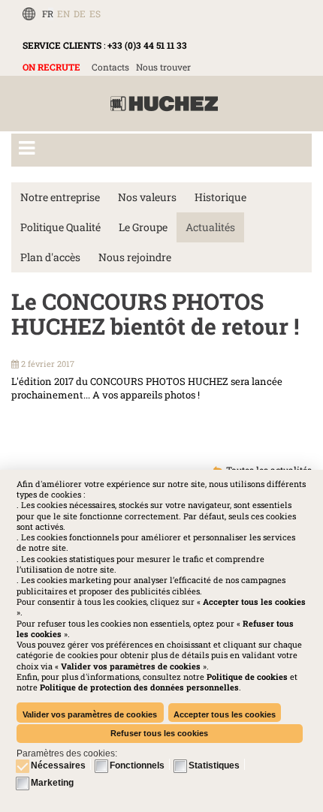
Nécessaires (58, 765)
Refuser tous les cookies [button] (159, 733)
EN (63, 14)
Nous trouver (163, 67)
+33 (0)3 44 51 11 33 (147, 45)
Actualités (210, 227)
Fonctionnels (137, 765)
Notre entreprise (60, 197)
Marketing (52, 782)
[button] (139, 687)
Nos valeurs (147, 197)
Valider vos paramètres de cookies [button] (90, 714)
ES (95, 14)
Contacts (110, 67)
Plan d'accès (50, 257)
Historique (220, 197)
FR (47, 14)
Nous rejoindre (134, 257)
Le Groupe (143, 227)
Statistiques (214, 765)
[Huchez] (164, 104)
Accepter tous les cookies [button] (225, 714)
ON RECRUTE (51, 67)
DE (80, 14)
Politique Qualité (60, 227)
